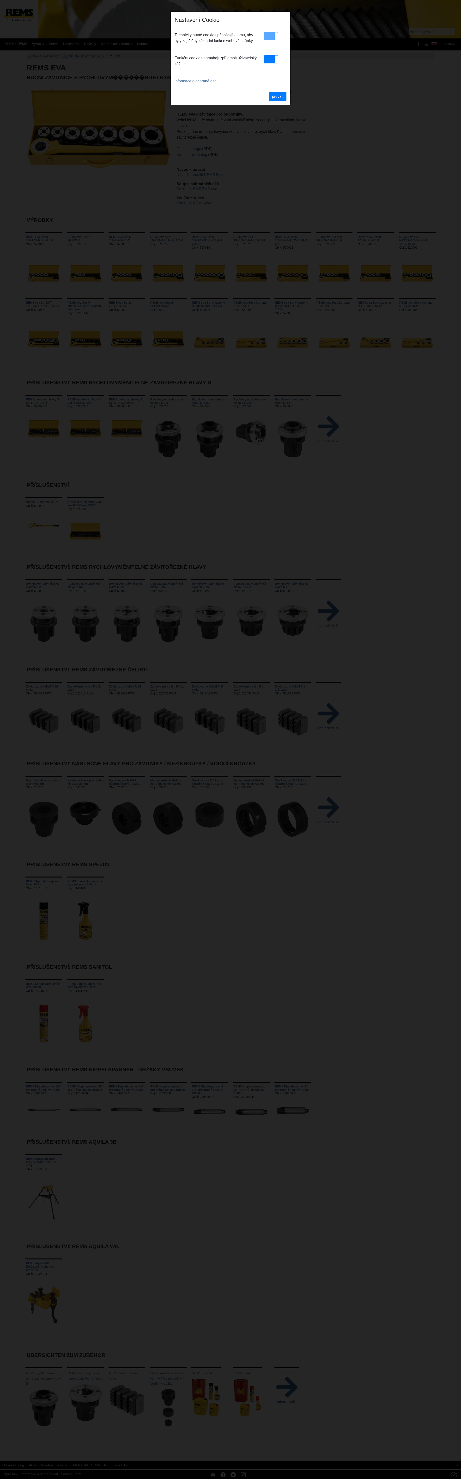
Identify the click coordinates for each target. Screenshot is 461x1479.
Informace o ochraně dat (195, 81)
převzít (277, 96)
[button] (271, 36)
